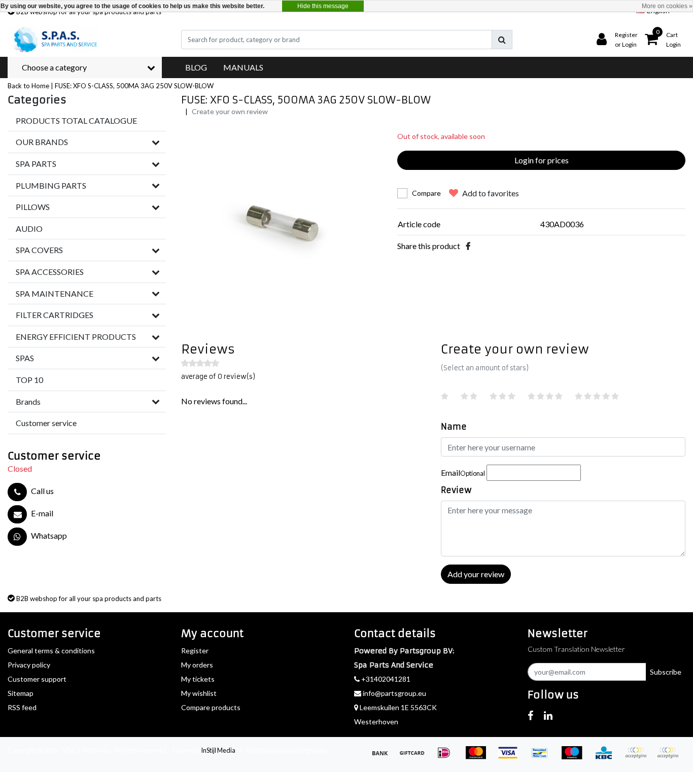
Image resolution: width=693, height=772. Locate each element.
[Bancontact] (543, 757)
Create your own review (230, 111)
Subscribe (665, 672)
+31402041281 (385, 679)
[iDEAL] (447, 757)
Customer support (37, 679)
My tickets (198, 679)
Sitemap (20, 693)
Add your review (475, 574)
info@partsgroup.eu (394, 693)
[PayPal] (639, 757)
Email (463, 472)
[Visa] (511, 757)
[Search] (502, 39)
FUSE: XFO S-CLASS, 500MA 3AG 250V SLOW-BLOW (134, 86)
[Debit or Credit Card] (670, 757)
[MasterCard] (479, 757)
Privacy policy (29, 664)
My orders (197, 664)
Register (195, 650)
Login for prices (541, 160)
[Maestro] (575, 757)
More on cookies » (667, 6)
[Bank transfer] (383, 757)
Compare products (210, 707)
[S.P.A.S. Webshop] (54, 39)
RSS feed (22, 707)
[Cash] (415, 757)
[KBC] (607, 757)
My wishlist (199, 693)
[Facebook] (468, 246)
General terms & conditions (51, 650)
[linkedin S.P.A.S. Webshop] (548, 715)
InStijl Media (218, 750)
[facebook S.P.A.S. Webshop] (530, 715)
